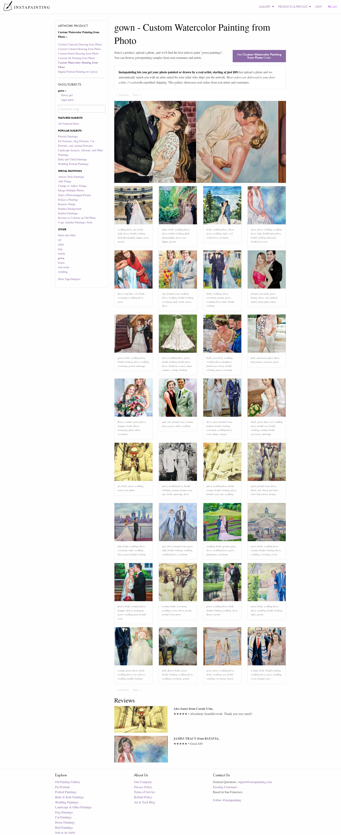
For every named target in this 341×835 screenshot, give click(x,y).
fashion (210, 426)
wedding (62, 272)
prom (260, 301)
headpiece (227, 361)
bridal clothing (137, 233)
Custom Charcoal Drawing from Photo (80, 44)
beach (230, 678)
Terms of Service (144, 792)
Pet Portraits (62, 787)
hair (266, 421)
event (209, 434)
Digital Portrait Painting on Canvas (78, 71)
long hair (128, 293)
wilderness (211, 237)
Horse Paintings (65, 822)
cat (59, 240)
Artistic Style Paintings (71, 177)
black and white (67, 235)
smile (178, 426)
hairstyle (271, 237)
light (120, 233)
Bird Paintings (64, 827)
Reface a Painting (68, 199)
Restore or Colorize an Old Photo (77, 218)
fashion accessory (215, 366)
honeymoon (256, 361)
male (225, 233)
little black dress (259, 494)
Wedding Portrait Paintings (73, 164)
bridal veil (262, 426)
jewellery (218, 357)
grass (232, 546)
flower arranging (135, 610)
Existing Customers (225, 787)
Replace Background (69, 209)
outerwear (261, 357)
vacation (267, 361)
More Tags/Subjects (69, 279)
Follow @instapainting (227, 800)
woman (128, 421)
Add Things (64, 181)
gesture (121, 241)
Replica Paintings (68, 213)
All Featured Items (68, 123)
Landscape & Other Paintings (73, 807)
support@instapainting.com (255, 782)
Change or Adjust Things (72, 186)
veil (231, 233)
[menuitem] (265, 7)
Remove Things (67, 204)
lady (259, 233)
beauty (254, 297)
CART (334, 7)
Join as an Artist (65, 832)
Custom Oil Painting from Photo (76, 58)
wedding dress (125, 229)
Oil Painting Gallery (67, 782)
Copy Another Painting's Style (75, 222)
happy (139, 237)
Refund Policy (143, 797)
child (61, 244)
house (61, 262)
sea (224, 674)
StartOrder (259, 56)
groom (220, 297)
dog (60, 249)
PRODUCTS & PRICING (292, 7)
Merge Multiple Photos (71, 190)
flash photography (126, 237)
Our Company (143, 782)
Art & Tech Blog (144, 802)
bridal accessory (259, 241)
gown (146, 237)
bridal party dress (272, 233)
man (164, 421)
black (253, 490)
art (119, 486)
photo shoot (270, 301)
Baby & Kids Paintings (69, 797)
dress (126, 233)
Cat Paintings (63, 817)
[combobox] (81, 109)
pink (266, 293)
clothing (268, 229)
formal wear (173, 293)
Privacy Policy (143, 787)
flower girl (67, 95)
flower (121, 421)
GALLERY (264, 7)
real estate (63, 267)
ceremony (224, 237)
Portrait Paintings (68, 136)
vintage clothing (179, 369)
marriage (140, 366)
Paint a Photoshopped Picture (74, 195)
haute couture (220, 434)
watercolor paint (126, 490)
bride (140, 229)
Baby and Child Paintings (72, 159)
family (61, 253)
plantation (211, 554)
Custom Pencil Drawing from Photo (78, 53)
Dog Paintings (64, 812)
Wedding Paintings (67, 802)
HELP (318, 7)
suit (164, 293)
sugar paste (67, 100)
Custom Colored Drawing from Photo (79, 49)
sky (135, 229)
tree (184, 237)
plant (164, 229)
